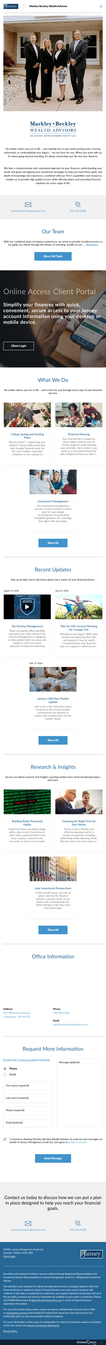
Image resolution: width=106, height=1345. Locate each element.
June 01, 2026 (61, 591)
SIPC (30, 1253)
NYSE (24, 1253)
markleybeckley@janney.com (28, 211)
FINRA (16, 1253)
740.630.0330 (78, 211)
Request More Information (53, 1049)
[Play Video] (27, 606)
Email (13, 1074)
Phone (13, 1068)
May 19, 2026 (36, 663)
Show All (53, 543)
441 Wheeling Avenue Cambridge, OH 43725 (16, 1015)
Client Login (18, 346)
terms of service (77, 1142)
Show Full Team (53, 256)
